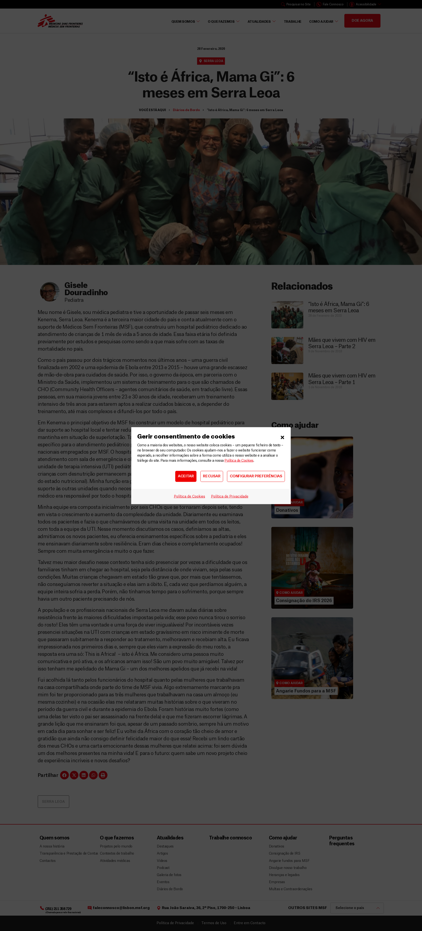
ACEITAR (186, 476)
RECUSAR (211, 476)
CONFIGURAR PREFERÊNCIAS (256, 476)
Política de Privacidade (229, 496)
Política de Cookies (238, 460)
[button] (282, 436)
